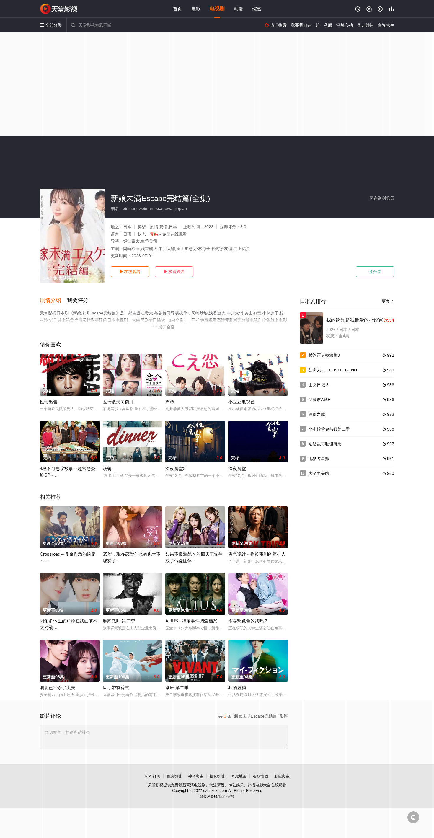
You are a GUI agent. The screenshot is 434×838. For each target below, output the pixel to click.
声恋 (169, 401)
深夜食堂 (237, 468)
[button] (53, 301)
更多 (388, 301)
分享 (374, 271)
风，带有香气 (116, 687)
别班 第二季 (177, 687)
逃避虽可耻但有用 (325, 443)
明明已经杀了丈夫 (57, 687)
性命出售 (49, 401)
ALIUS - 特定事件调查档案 (191, 620)
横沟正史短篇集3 (324, 355)
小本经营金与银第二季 (329, 429)
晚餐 (107, 468)
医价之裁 (317, 414)
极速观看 (174, 271)
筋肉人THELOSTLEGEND (333, 370)
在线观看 (130, 271)
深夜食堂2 (175, 468)
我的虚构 (237, 687)
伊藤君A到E (319, 399)
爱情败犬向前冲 (118, 401)
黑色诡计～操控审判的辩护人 (257, 554)
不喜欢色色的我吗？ (248, 620)
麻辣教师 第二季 (119, 620)
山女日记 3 (319, 384)
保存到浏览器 (381, 198)
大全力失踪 (319, 473)
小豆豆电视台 (241, 401)
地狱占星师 (319, 458)
